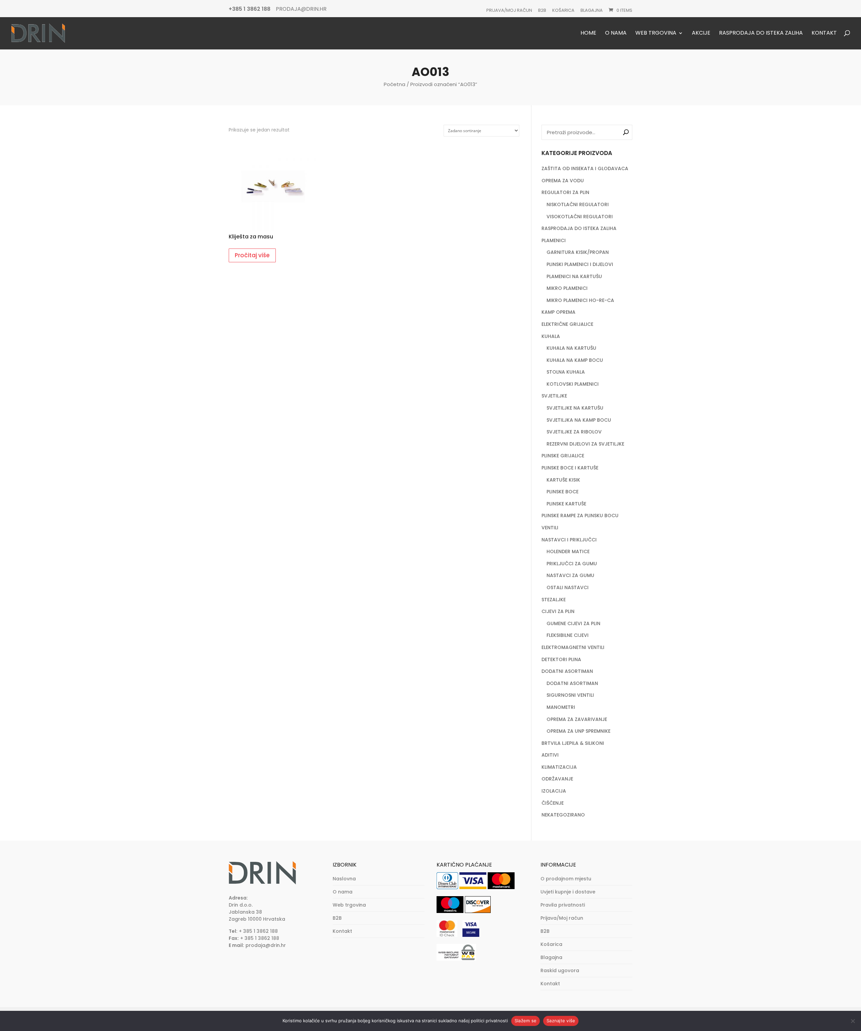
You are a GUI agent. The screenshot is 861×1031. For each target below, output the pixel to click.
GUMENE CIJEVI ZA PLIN (573, 623)
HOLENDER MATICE (568, 551)
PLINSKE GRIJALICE (562, 455)
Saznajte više (561, 1020)
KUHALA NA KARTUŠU (571, 348)
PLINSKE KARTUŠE (566, 503)
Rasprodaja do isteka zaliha (761, 33)
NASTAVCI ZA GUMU (570, 575)
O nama (616, 33)
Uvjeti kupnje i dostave (567, 891)
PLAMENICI (553, 240)
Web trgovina (655, 33)
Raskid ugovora (559, 970)
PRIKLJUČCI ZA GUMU (572, 563)
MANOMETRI (561, 707)
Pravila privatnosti (562, 905)
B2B (542, 10)
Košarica (563, 10)
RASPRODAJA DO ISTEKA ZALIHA (578, 228)
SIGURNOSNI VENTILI (570, 695)
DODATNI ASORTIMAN (567, 671)
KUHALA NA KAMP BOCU (575, 360)
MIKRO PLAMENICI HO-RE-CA (580, 300)
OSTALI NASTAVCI (568, 587)
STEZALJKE (553, 599)
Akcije (701, 33)
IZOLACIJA (553, 791)
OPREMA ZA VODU (562, 180)
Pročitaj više (252, 255)
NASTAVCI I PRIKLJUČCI (569, 539)
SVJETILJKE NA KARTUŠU (575, 408)
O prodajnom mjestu (565, 878)
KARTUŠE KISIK (563, 479)
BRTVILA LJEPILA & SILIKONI (572, 743)
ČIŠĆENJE (552, 803)
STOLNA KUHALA (566, 372)
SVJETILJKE (554, 395)
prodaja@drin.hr (266, 945)
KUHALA (550, 336)
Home (588, 33)
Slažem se (525, 1020)
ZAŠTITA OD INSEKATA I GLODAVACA (584, 168)
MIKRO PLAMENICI (567, 288)
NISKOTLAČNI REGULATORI (578, 204)
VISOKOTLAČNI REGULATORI (580, 216)
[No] (852, 1021)
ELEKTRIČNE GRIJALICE (567, 324)
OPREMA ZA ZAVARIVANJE (577, 719)
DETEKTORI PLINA (561, 659)
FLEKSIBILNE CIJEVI (568, 635)
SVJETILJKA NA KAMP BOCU (579, 420)
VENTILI (549, 527)
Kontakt (824, 33)
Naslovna (344, 878)
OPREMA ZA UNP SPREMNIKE (578, 731)
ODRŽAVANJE (557, 778)
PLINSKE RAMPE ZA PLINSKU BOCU (580, 515)
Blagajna (592, 10)
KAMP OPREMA (558, 312)
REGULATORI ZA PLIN (565, 192)
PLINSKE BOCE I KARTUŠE (569, 467)
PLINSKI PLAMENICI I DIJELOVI (580, 264)
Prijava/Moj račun (509, 10)
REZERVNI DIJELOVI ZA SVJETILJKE (585, 444)
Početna (394, 84)
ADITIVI (550, 755)
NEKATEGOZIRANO (563, 814)
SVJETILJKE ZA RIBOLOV (574, 431)
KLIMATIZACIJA (559, 767)
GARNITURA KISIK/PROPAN (578, 252)
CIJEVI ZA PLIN (557, 611)
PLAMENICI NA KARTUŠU (574, 276)
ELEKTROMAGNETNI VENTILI (572, 647)
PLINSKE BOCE (562, 491)
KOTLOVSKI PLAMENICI (573, 384)
